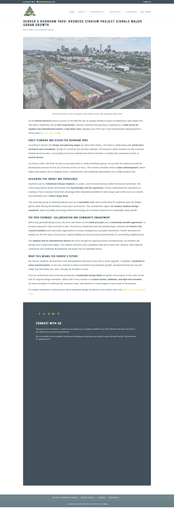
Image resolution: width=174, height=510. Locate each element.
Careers (101, 497)
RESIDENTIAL (97, 12)
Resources (113, 497)
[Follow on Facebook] (39, 314)
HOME (72, 12)
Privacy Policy (87, 497)
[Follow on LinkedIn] (44, 314)
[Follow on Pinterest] (58, 314)
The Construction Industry (44, 30)
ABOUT (81, 12)
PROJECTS (115, 12)
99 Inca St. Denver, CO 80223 (65, 497)
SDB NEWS (145, 12)
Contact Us (147, 2)
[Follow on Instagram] (49, 314)
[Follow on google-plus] (54, 314)
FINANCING (131, 12)
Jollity (105, 504)
